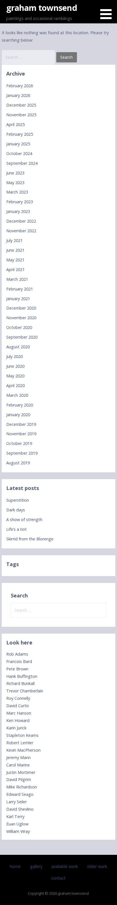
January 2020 (18, 414)
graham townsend (41, 7)
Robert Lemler (19, 742)
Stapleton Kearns (22, 735)
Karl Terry (15, 816)
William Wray (18, 831)
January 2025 (18, 144)
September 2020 (21, 337)
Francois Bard (19, 661)
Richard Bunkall (20, 683)
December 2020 (21, 308)
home (15, 866)
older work (97, 866)
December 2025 (21, 105)
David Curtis (17, 705)
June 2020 (15, 366)
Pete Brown (17, 669)
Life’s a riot (16, 529)
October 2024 (19, 153)
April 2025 (15, 124)
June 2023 (15, 173)
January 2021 (18, 298)
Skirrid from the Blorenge (29, 539)
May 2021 (15, 260)
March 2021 (17, 279)
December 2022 (21, 221)
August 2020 (18, 346)
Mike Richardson (21, 787)
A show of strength (24, 519)
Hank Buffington (21, 676)
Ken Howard (18, 720)
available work (64, 866)
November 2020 (21, 317)
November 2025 (21, 114)
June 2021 (15, 250)
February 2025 (19, 134)
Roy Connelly (18, 698)
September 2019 (21, 453)
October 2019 (19, 443)
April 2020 (15, 385)
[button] (108, 10)
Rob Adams (17, 654)
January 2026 (18, 95)
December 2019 (21, 424)
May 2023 (15, 182)
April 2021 (15, 269)
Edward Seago (20, 794)
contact (58, 878)
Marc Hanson (18, 713)
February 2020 (19, 405)
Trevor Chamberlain (24, 691)
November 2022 (21, 230)
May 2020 (15, 376)
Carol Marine (18, 765)
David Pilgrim (18, 779)
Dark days (15, 510)
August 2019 (18, 462)
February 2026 (19, 85)
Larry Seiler (16, 801)
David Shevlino (20, 809)
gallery (36, 866)
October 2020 (19, 327)
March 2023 (17, 192)
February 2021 (19, 289)
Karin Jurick (16, 728)
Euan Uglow (17, 824)
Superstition (17, 500)
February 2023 (19, 201)
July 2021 (14, 240)
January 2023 (18, 211)
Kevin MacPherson (23, 750)
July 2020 (14, 356)
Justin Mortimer (20, 772)
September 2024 (21, 163)
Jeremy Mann (18, 757)
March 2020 (17, 395)
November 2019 (21, 433)
